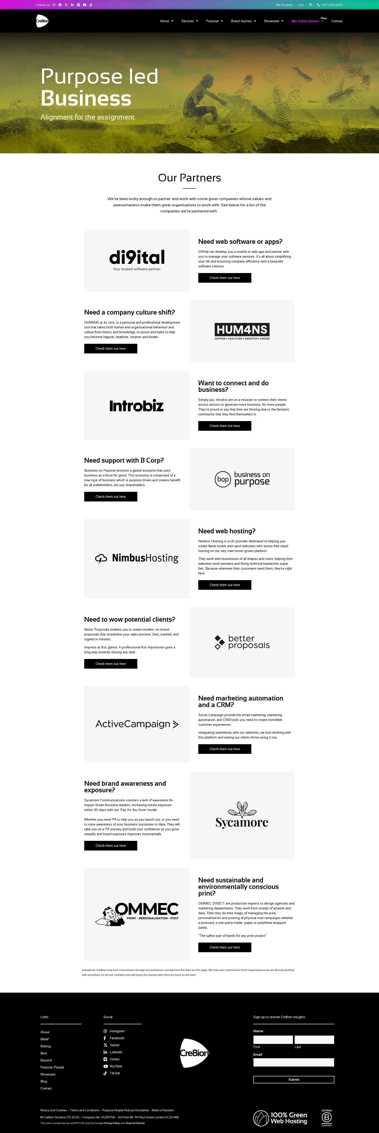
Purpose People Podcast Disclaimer (125, 1110)
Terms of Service (135, 1123)
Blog (43, 1081)
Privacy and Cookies (53, 1110)
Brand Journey (241, 21)
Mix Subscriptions (305, 21)
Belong (45, 1046)
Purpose (212, 21)
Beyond (46, 1060)
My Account (284, 5)
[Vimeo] (78, 5)
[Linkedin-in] (72, 5)
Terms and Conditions (84, 1110)
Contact (337, 21)
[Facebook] (60, 5)
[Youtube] (85, 5)
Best (43, 1053)
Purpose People (52, 1067)
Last (298, 1046)
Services (187, 21)
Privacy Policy (112, 1123)
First (256, 1046)
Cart (301, 5)
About (164, 21)
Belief (44, 1039)
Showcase (271, 21)
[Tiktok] (91, 5)
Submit (293, 1079)
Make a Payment (163, 1110)
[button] (310, 4)
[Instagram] (54, 5)
